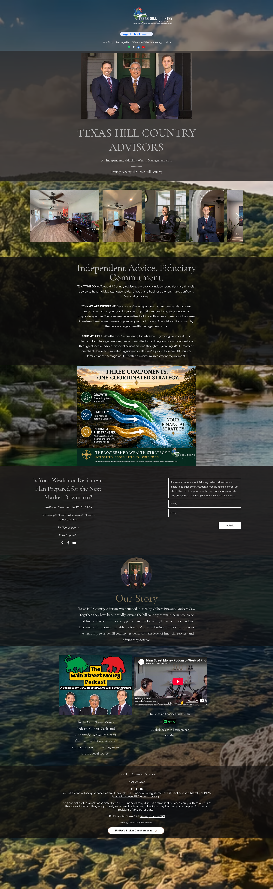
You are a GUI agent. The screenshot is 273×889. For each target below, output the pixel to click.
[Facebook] (138, 47)
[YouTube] (143, 47)
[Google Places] (133, 47)
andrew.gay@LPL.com (54, 515)
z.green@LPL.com (68, 519)
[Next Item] (237, 216)
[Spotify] (129, 47)
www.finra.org (122, 796)
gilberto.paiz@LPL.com (80, 515)
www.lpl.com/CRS (152, 816)
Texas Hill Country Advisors (137, 774)
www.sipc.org (150, 796)
